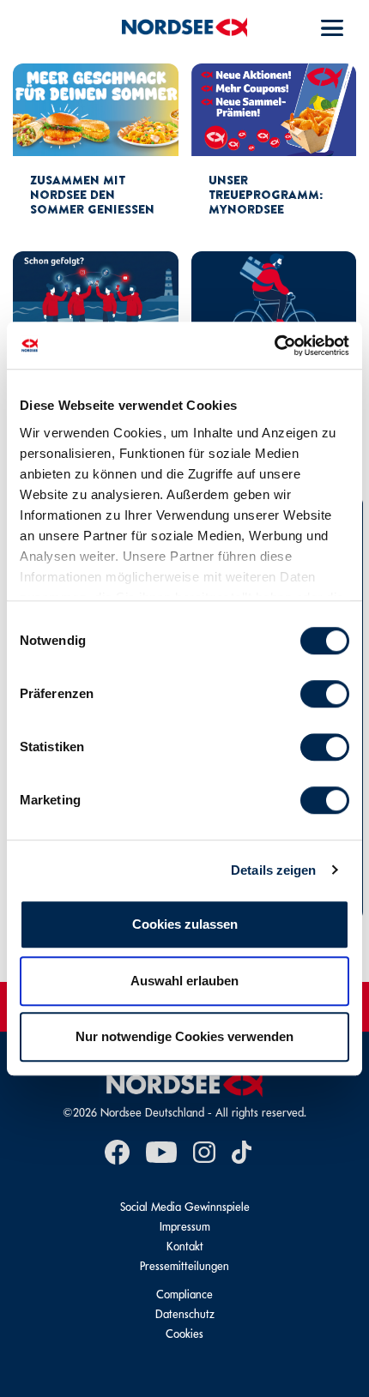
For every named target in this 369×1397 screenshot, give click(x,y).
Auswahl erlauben (184, 980)
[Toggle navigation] (332, 27)
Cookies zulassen (185, 924)
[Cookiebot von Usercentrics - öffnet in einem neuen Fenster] (274, 345)
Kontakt (184, 1246)
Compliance (184, 1294)
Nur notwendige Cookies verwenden (184, 1036)
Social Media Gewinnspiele (185, 1207)
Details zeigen (273, 870)
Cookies (184, 1334)
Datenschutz (185, 1314)
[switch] (324, 694)
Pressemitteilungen (184, 1266)
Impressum (185, 1226)
